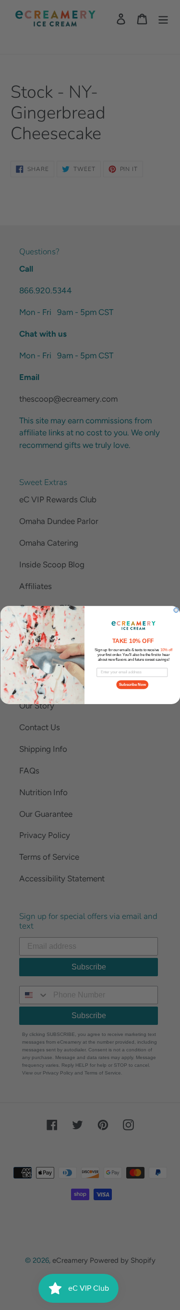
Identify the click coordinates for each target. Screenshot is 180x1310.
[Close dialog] (176, 610)
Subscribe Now (132, 684)
